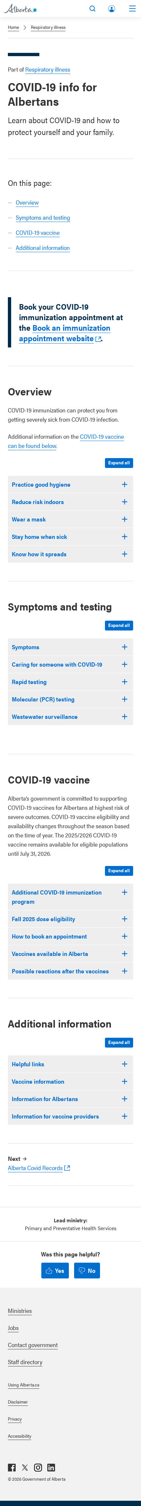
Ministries (20, 1310)
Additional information (43, 247)
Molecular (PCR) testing (43, 699)
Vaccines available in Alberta (50, 953)
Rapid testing (29, 681)
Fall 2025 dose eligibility (43, 919)
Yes (59, 1270)
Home (13, 27)
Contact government (33, 1344)
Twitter (25, 1468)
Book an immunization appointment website (65, 332)
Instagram (38, 1468)
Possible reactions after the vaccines (60, 971)
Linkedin (51, 1468)
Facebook (12, 1468)
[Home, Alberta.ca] (20, 8)
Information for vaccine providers (55, 1116)
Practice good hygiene (41, 484)
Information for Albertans (45, 1099)
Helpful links (28, 1064)
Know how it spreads (39, 554)
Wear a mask (29, 519)
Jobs (13, 1327)
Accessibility (19, 1435)
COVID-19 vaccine (38, 232)
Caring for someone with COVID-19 (57, 664)
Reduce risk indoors (38, 502)
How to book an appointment (49, 936)
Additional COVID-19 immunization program (57, 896)
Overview (27, 202)
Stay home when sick (39, 536)
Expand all (119, 462)
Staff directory (25, 1362)
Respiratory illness (48, 27)
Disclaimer (18, 1401)
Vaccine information (38, 1081)
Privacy (15, 1418)
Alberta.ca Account (112, 7)
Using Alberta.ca (23, 1384)
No (91, 1270)
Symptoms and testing (43, 217)
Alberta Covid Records (35, 1167)
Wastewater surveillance (45, 716)
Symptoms (25, 647)
